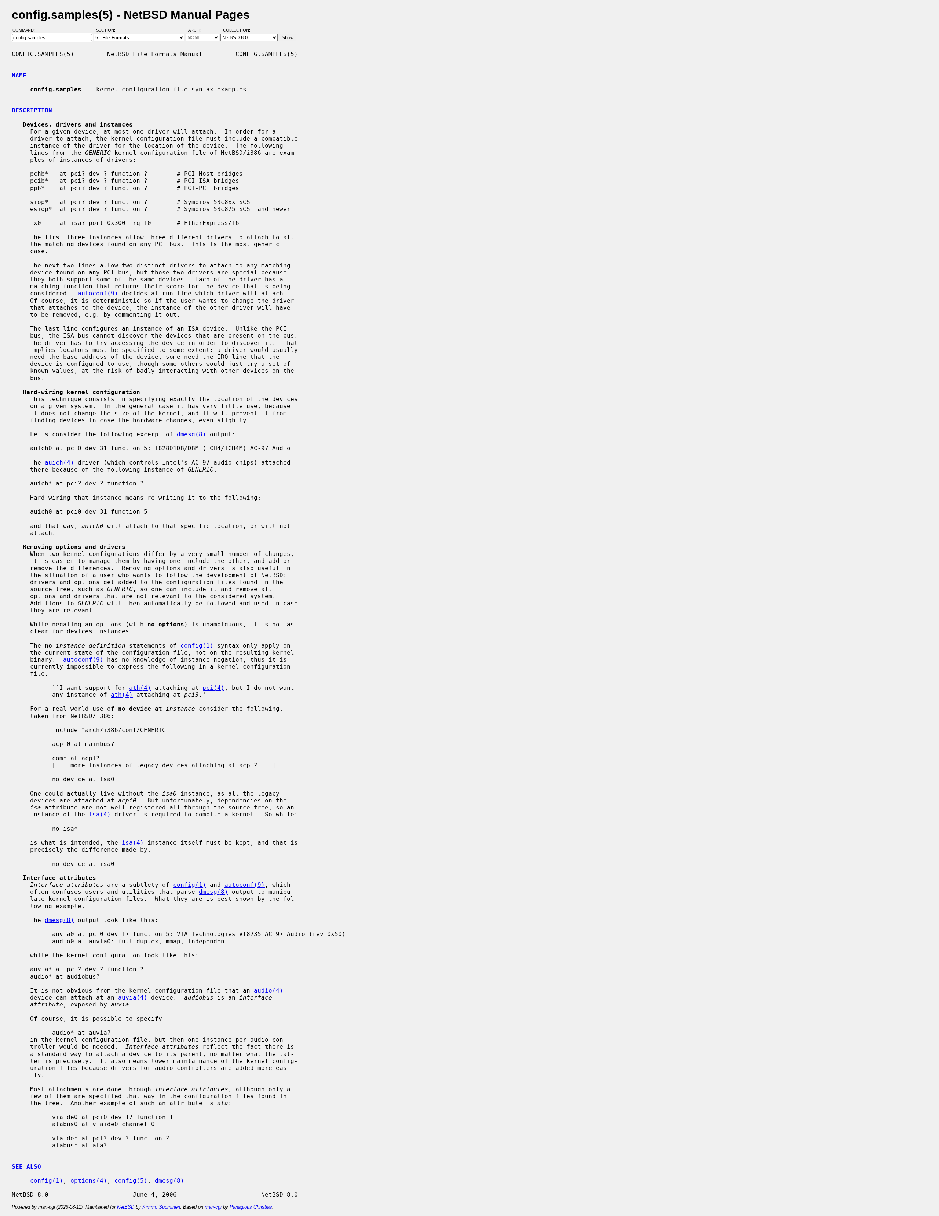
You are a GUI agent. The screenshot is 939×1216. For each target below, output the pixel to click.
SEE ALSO (26, 1166)
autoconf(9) (98, 293)
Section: (107, 30)
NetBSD (125, 1207)
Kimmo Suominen (161, 1207)
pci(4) (213, 687)
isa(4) (100, 814)
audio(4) (268, 990)
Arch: (197, 30)
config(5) (130, 1180)
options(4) (88, 1180)
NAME (19, 75)
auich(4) (59, 462)
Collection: (236, 30)
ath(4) (140, 687)
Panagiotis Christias (251, 1207)
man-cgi (213, 1207)
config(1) (196, 645)
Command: (25, 30)
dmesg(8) (191, 434)
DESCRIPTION (32, 110)
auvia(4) (132, 997)
